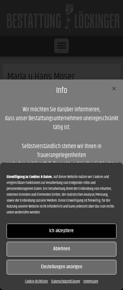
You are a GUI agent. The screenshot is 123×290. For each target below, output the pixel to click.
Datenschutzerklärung (65, 281)
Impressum (90, 281)
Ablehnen (61, 249)
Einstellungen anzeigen (61, 267)
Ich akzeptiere (61, 230)
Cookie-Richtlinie (36, 281)
